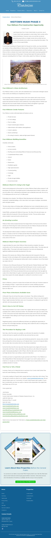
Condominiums (29, 495)
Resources (29, 10)
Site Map (3, 505)
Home (7, 10)
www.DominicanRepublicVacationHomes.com (15, 416)
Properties (12, 10)
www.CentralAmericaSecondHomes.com (14, 414)
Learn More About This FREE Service (25, 481)
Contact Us (41, 10)
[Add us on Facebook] (3, 528)
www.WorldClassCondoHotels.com (12, 410)
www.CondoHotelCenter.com (35, 378)
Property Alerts (21, 10)
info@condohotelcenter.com (33, 1)
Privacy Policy (5, 500)
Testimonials (4, 498)
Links (3, 503)
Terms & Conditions (6, 507)
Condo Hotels (29, 493)
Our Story (4, 495)
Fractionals (28, 498)
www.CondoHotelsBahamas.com (12, 412)
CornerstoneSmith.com (31, 535)
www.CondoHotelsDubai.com (11, 408)
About (35, 10)
